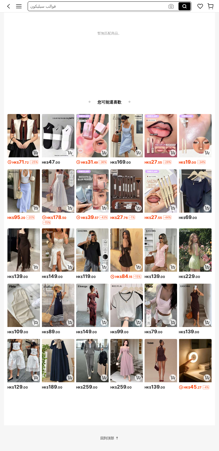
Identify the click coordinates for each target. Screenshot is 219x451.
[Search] (184, 6)
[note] (34, 162)
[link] (200, 6)
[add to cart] (35, 152)
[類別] (19, 6)
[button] (8, 6)
